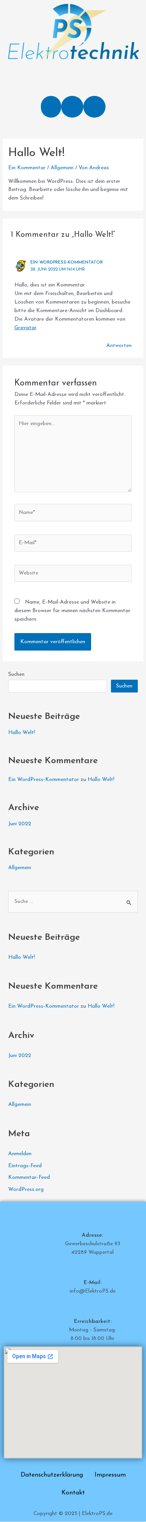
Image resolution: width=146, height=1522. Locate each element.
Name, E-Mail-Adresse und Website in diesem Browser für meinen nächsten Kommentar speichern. (72, 611)
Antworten (119, 345)
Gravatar (25, 327)
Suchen (16, 674)
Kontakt (73, 1493)
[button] (51, 107)
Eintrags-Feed (25, 1165)
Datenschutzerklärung (52, 1475)
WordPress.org (26, 1189)
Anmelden (20, 1153)
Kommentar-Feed (29, 1177)
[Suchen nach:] (73, 901)
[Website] (73, 575)
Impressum (110, 1475)
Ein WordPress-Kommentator (66, 262)
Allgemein (62, 167)
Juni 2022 (19, 823)
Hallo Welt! (21, 732)
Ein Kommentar (27, 167)
